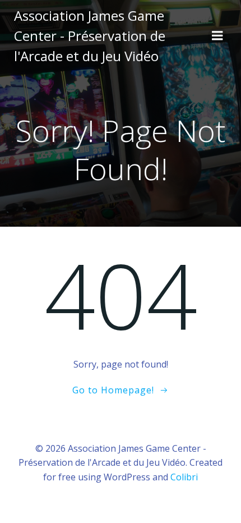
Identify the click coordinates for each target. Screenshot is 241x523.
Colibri (184, 477)
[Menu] (217, 35)
